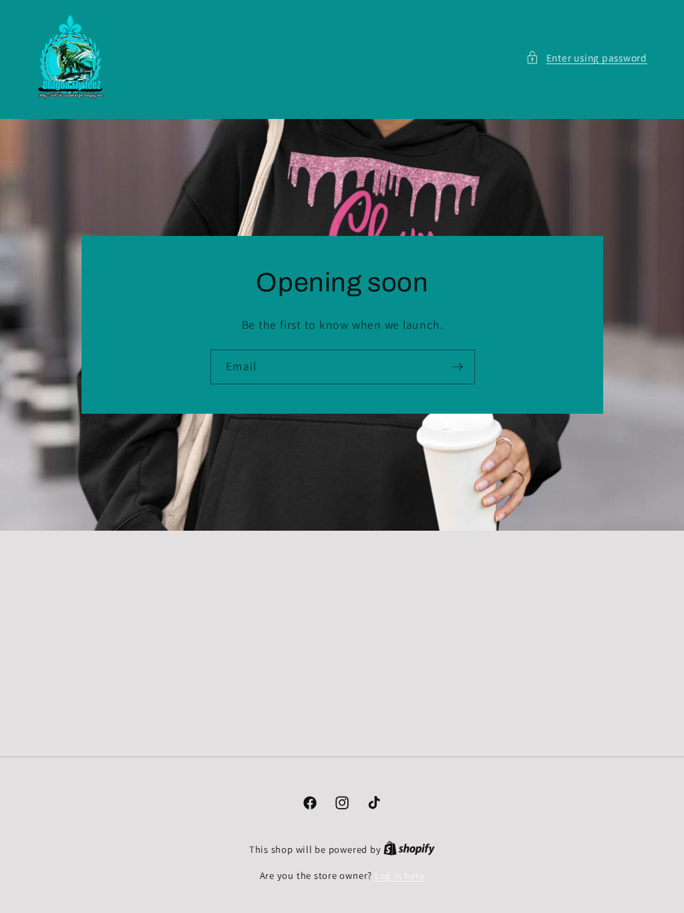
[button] (586, 58)
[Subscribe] (458, 367)
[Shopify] (409, 849)
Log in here (399, 875)
